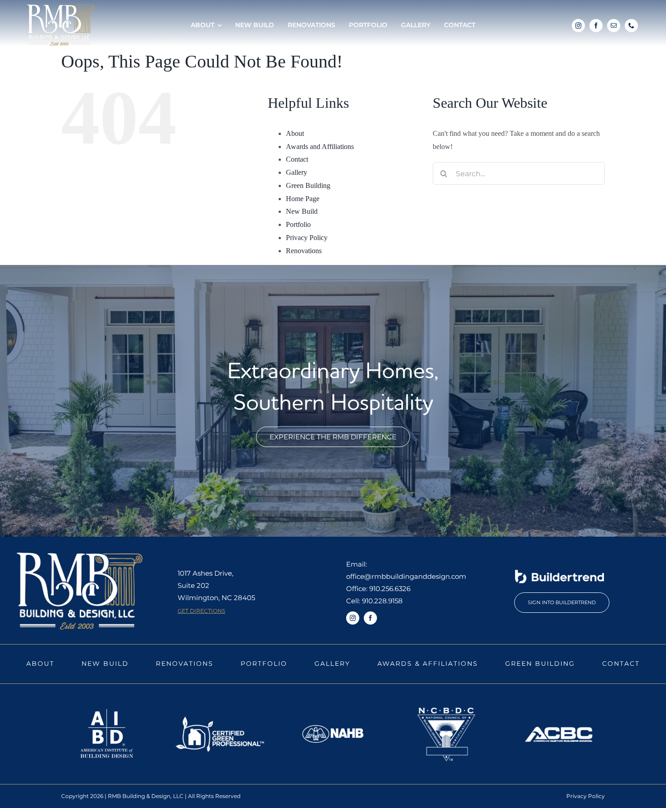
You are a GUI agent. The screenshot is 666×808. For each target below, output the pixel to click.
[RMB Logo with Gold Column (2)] (61, 8)
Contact (297, 159)
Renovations (304, 251)
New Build (302, 211)
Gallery (296, 172)
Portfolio (298, 224)
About (295, 133)
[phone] (631, 25)
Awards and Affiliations (320, 146)
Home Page (302, 198)
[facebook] (596, 25)
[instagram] (578, 25)
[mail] (613, 25)
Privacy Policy (307, 237)
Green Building (308, 185)
